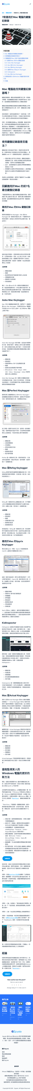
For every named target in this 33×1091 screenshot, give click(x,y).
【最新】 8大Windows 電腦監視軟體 (20, 1011)
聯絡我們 (4, 1058)
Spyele (16, 1088)
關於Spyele (5, 1060)
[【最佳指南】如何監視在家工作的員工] (12, 1003)
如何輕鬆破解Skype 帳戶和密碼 (16, 1078)
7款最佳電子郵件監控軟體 (4, 1009)
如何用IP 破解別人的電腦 (28, 1009)
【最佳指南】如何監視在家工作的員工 (12, 1011)
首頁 (3, 1052)
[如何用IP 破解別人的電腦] (28, 1003)
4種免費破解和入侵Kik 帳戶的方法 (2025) (16, 1076)
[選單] (30, 4)
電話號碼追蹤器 (6, 1054)
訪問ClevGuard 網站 (12, 918)
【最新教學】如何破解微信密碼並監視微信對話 (16, 1082)
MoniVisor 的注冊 (14, 874)
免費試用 (7, 858)
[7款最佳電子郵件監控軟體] (4, 1003)
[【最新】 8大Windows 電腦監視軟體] (20, 1003)
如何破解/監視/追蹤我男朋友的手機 (16, 1080)
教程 (3, 1056)
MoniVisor (15, 798)
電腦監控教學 (5, 24)
